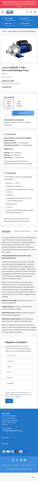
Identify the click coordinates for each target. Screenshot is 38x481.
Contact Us (16, 465)
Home (4, 31)
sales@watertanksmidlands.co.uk (12, 430)
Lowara (4, 73)
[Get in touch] (31, 12)
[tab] (7, 231)
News (22, 465)
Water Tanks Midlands (16, 469)
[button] (3, 12)
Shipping (4, 83)
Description (6, 231)
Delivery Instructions (22, 231)
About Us (10, 465)
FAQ (34, 465)
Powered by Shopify (26, 469)
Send (9, 401)
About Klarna (28, 465)
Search (4, 465)
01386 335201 (8, 125)
